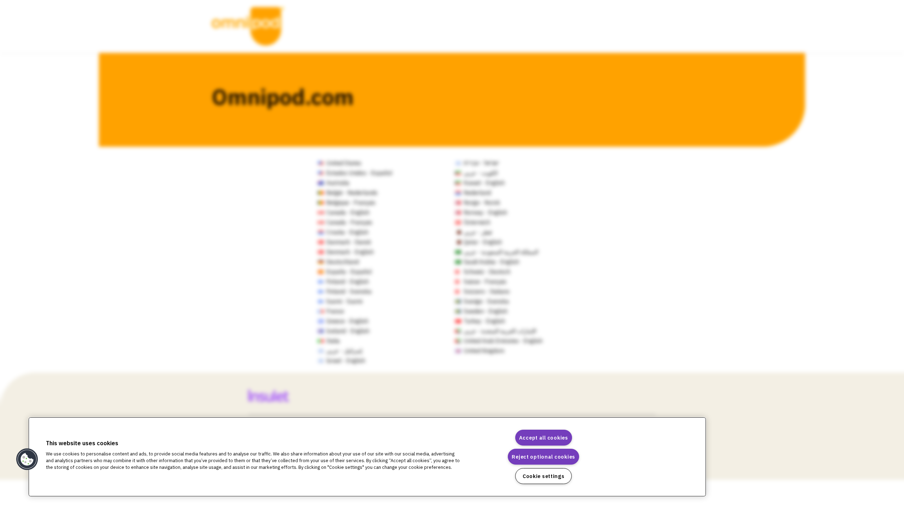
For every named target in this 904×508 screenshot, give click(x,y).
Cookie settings (544, 476)
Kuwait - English (484, 183)
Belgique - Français (350, 202)
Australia (337, 183)
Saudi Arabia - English (491, 262)
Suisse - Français (485, 281)
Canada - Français (349, 222)
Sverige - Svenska (486, 301)
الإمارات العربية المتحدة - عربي (500, 331)
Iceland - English (347, 331)
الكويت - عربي (481, 173)
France (335, 311)
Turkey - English (484, 321)
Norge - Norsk (482, 202)
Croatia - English (347, 232)
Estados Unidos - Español (359, 173)
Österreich (477, 222)
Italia (333, 341)
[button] (27, 459)
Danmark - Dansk (348, 242)
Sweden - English (485, 311)
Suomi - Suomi (344, 301)
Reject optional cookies (543, 456)
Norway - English (485, 212)
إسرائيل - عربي (344, 350)
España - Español (349, 271)
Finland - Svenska (348, 291)
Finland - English (347, 281)
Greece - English (347, 321)
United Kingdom (484, 350)
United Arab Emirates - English (503, 341)
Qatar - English (483, 242)
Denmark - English (350, 252)
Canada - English (347, 212)
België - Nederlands (351, 192)
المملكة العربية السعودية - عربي (501, 252)
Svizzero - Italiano (487, 291)
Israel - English (345, 360)
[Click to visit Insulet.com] (277, 395)
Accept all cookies (543, 437)
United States (343, 163)
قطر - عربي (478, 232)
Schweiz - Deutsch (487, 271)
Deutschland (342, 262)
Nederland (477, 192)
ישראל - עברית (481, 163)
